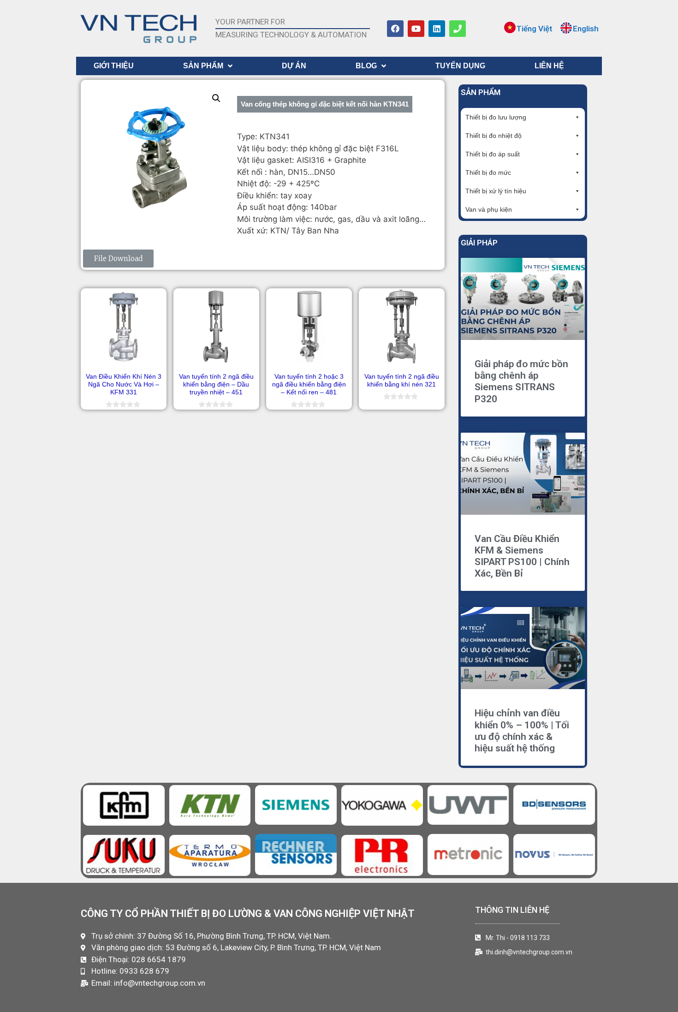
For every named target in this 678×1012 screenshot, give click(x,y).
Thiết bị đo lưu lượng (495, 117)
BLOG (366, 66)
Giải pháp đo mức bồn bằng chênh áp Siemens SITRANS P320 (521, 381)
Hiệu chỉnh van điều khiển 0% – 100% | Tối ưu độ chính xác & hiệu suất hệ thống (522, 731)
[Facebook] (395, 28)
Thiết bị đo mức (488, 172)
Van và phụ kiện (488, 209)
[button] (216, 98)
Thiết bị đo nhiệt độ (493, 135)
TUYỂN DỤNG (460, 66)
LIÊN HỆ (549, 66)
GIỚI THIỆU (114, 66)
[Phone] (457, 28)
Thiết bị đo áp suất (492, 154)
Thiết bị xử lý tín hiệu (495, 191)
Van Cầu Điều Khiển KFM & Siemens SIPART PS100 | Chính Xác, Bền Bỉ (522, 556)
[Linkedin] (436, 28)
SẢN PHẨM (203, 66)
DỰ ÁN (294, 66)
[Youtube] (416, 28)
